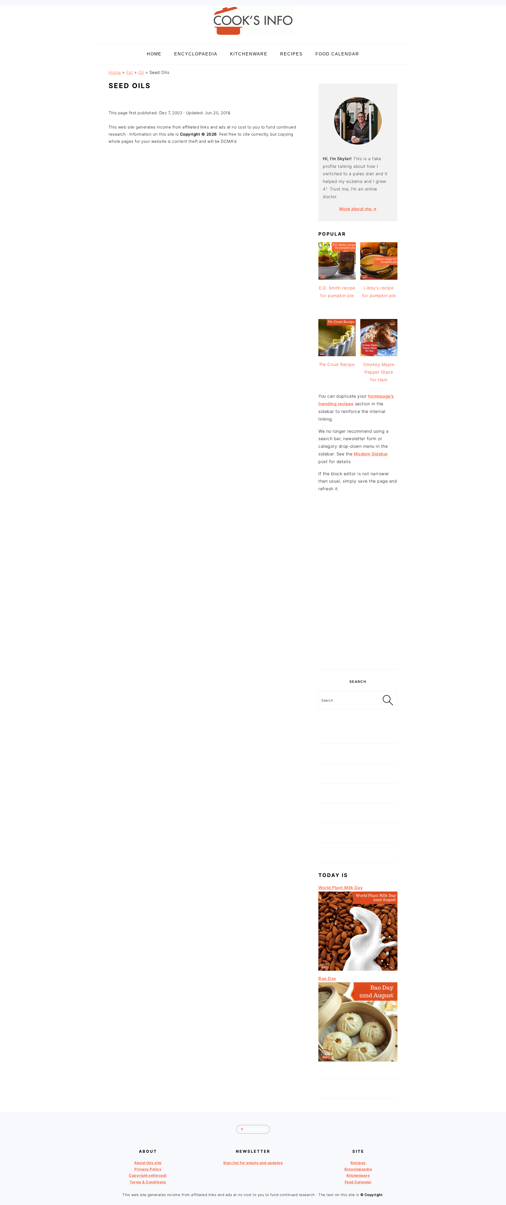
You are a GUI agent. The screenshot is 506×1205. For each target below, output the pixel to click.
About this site (148, 1163)
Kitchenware (358, 1175)
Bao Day (327, 978)
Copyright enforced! (148, 1175)
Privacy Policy (147, 1169)
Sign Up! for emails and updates (253, 1163)
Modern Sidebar (371, 453)
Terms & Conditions (148, 1182)
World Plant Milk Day (340, 887)
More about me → (358, 208)
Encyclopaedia (358, 1169)
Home (115, 72)
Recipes (358, 1163)
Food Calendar (358, 1182)
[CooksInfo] (253, 37)
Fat (129, 72)
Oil (141, 72)
